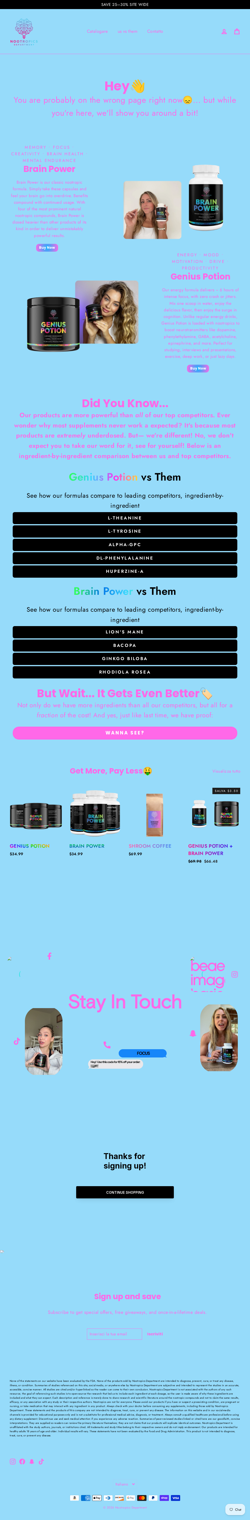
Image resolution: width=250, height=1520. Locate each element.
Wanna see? (125, 733)
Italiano (121, 1484)
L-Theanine (125, 518)
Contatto (155, 31)
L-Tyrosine (125, 531)
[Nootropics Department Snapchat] (193, 1031)
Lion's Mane (125, 632)
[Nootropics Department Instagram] (234, 974)
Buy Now (47, 247)
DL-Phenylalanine (125, 558)
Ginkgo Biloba (125, 658)
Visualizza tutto (226, 771)
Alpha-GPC (125, 544)
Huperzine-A (125, 571)
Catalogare (97, 31)
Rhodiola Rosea (125, 672)
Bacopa (125, 645)
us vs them (127, 31)
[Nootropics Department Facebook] (49, 958)
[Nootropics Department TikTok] (17, 1038)
